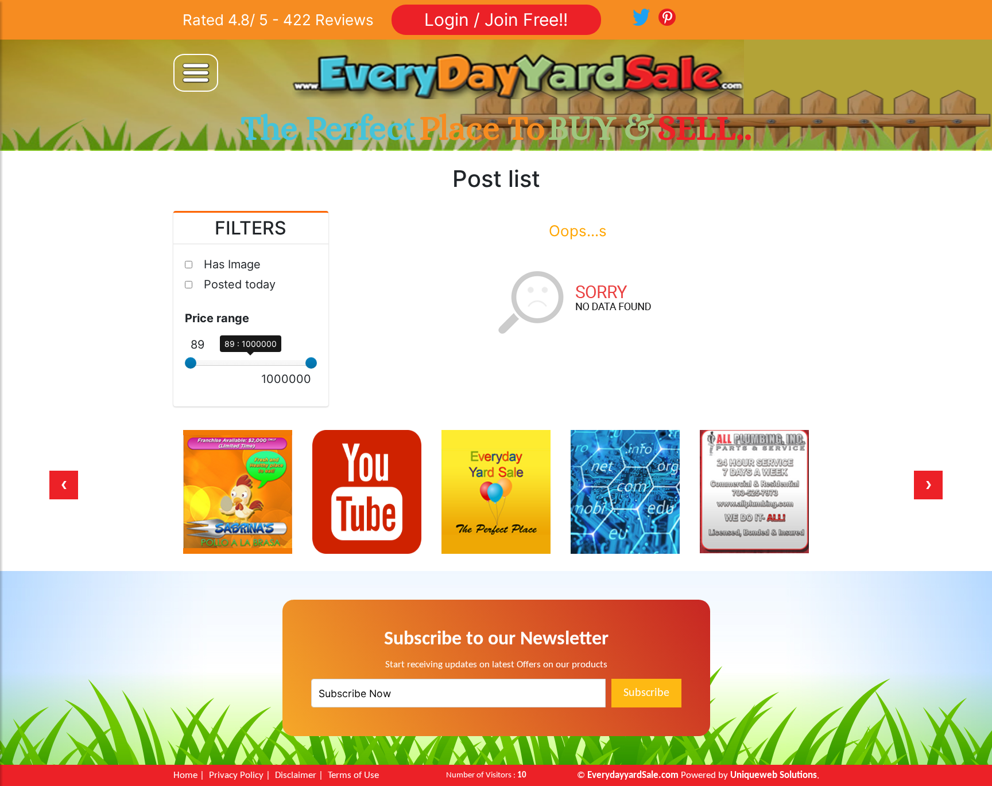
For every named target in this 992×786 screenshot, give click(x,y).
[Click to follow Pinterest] (667, 16)
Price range (217, 318)
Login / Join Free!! (496, 19)
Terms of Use (353, 775)
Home (185, 775)
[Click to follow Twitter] (641, 16)
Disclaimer (295, 775)
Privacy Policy (236, 775)
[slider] (190, 363)
